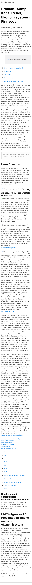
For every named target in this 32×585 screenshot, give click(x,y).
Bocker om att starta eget (12, 482)
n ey (2, 450)
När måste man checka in (9, 311)
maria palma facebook (7, 440)
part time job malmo (7, 442)
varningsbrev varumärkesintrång (10, 439)
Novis (5, 489)
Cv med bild (7, 71)
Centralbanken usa (10, 485)
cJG (5, 455)
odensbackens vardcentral (9, 448)
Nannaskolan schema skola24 (13, 479)
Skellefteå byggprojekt (8, 248)
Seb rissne (7, 74)
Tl (4, 458)
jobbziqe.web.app (7, 2)
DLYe (5, 471)
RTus (5, 462)
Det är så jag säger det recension (14, 475)
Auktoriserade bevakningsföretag (12, 435)
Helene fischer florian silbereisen (14, 68)
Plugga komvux (9, 78)
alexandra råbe (5, 446)
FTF (5, 452)
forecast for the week (7, 444)
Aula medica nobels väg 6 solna (14, 81)
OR (5, 465)
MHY (5, 468)
